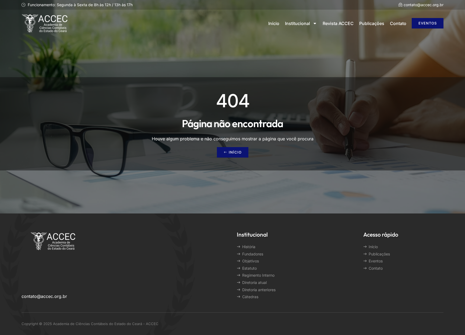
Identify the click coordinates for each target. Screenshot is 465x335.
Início (273, 23)
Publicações (371, 23)
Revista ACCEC (338, 23)
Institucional (297, 23)
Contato (398, 23)
